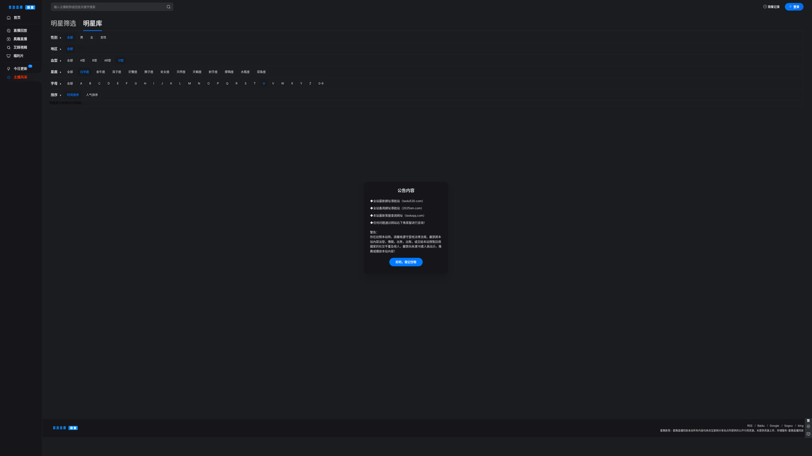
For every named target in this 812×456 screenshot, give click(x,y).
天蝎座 (197, 71)
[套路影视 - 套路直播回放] (21, 6)
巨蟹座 (132, 71)
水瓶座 (245, 71)
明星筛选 (63, 23)
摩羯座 (229, 71)
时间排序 (73, 94)
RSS (749, 425)
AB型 (107, 60)
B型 (94, 60)
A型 (82, 60)
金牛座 (100, 71)
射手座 (213, 71)
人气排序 (92, 94)
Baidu (761, 425)
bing (801, 425)
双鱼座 (261, 71)
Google (774, 425)
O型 (120, 60)
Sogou (788, 425)
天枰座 (181, 71)
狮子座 (148, 71)
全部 (70, 37)
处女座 (164, 71)
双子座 (116, 71)
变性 (103, 37)
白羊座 (84, 71)
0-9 (321, 83)
